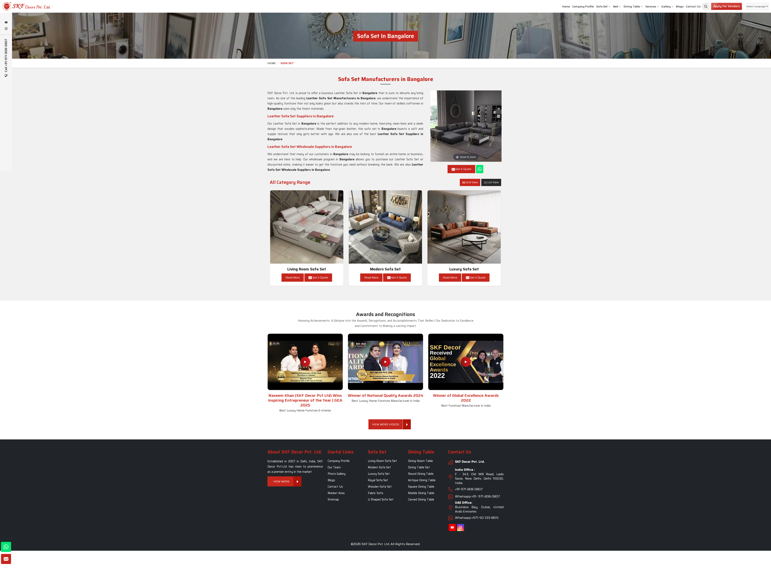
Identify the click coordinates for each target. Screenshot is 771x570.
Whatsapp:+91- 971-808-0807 (477, 496)
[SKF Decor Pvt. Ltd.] (64, 6)
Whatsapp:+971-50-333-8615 (477, 517)
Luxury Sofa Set (464, 269)
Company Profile (583, 6)
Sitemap (333, 499)
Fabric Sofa (375, 493)
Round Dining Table (420, 474)
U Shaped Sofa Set (381, 499)
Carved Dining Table (421, 499)
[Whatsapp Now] (479, 169)
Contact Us (693, 6)
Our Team (334, 467)
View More (281, 481)
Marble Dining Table (421, 493)
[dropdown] (609, 6)
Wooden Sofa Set (380, 487)
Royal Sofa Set (378, 480)
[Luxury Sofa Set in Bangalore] (464, 227)
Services (650, 6)
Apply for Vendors (726, 6)
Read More (293, 277)
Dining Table (632, 6)
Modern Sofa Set (385, 269)
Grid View (471, 182)
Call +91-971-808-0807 (6, 56)
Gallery (666, 6)
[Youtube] (6, 22)
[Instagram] (6, 29)
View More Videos (385, 424)
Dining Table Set (419, 467)
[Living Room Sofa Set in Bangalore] (307, 227)
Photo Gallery (337, 474)
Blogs (679, 6)
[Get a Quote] (6, 559)
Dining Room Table (420, 461)
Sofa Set (602, 6)
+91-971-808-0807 (469, 489)
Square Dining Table (421, 487)
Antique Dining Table (421, 480)
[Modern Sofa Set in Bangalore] (385, 227)
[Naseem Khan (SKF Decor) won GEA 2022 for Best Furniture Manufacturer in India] (466, 362)
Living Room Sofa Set (306, 269)
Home (566, 6)
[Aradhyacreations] (706, 6)
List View (493, 182)
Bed (615, 6)
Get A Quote (320, 277)
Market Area (336, 493)
